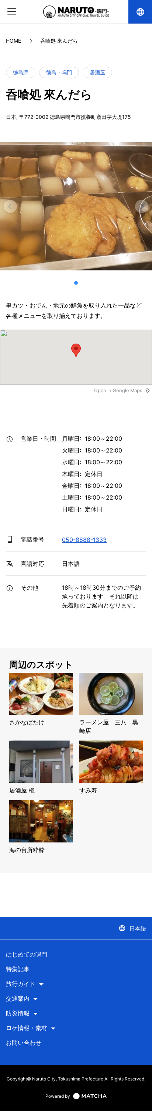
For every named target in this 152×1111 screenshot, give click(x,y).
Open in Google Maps (118, 390)
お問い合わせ (23, 1042)
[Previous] (10, 206)
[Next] (141, 206)
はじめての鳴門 (26, 954)
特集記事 (18, 969)
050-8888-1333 (84, 539)
